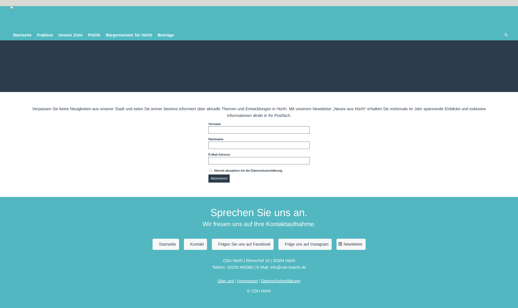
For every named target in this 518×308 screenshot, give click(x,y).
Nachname (215, 139)
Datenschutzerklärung (280, 281)
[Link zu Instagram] (498, 3)
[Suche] (505, 35)
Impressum (247, 281)
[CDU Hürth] (20, 18)
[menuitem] (22, 35)
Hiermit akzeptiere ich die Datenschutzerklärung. (248, 170)
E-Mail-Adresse (219, 154)
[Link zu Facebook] (505, 3)
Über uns (226, 281)
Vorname (214, 124)
